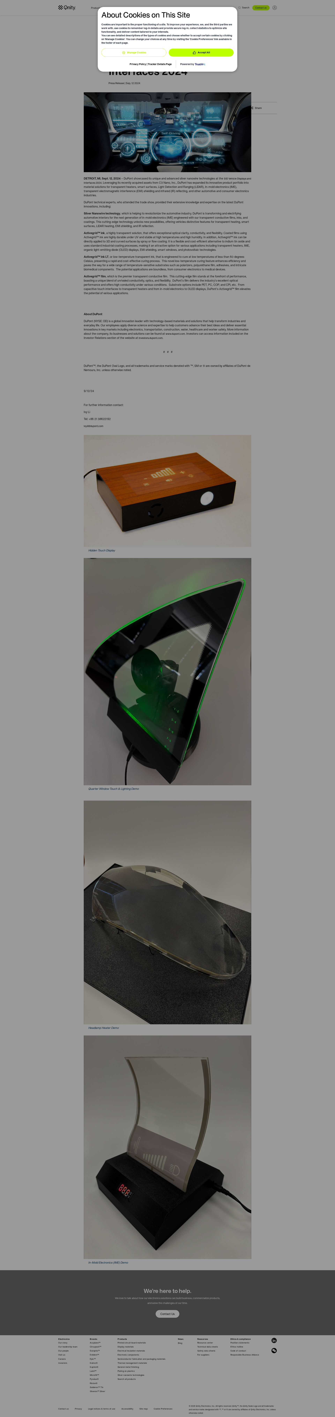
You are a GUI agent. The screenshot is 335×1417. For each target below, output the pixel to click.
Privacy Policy (138, 64)
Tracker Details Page (160, 64)
